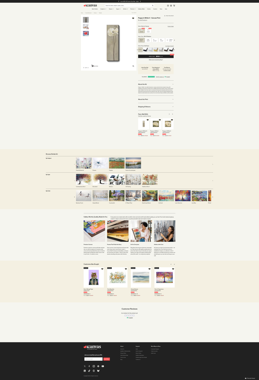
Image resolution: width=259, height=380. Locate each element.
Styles (110, 9)
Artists (124, 9)
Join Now (106, 359)
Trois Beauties (110, 289)
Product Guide (171, 26)
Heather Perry (86, 290)
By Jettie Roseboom (142, 20)
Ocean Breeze (134, 289)
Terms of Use (123, 357)
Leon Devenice (157, 290)
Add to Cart (161, 56)
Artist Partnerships (124, 355)
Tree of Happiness (159, 289)
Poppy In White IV (142, 131)
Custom (155, 9)
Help (137, 349)
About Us (122, 349)
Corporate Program (155, 349)
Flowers (95, 12)
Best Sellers (95, 9)
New (161, 9)
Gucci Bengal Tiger (88, 289)
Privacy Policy (123, 353)
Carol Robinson (110, 290)
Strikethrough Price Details (141, 357)
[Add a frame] (95, 66)
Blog (121, 359)
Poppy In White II (166, 131)
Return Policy (138, 353)
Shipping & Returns (144, 107)
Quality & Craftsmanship (125, 351)
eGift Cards (153, 353)
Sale (166, 9)
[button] (141, 31)
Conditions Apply (167, 70)
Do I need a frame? (170, 46)
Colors (149, 9)
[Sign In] (171, 5)
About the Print (143, 99)
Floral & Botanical (88, 12)
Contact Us (138, 359)
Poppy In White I (154, 131)
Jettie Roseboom (141, 132)
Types (117, 9)
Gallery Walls (141, 9)
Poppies (100, 12)
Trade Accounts (154, 351)
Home (82, 12)
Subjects (102, 9)
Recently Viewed (251, 378)
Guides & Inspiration (140, 355)
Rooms (132, 9)
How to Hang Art (139, 351)
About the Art (142, 84)
